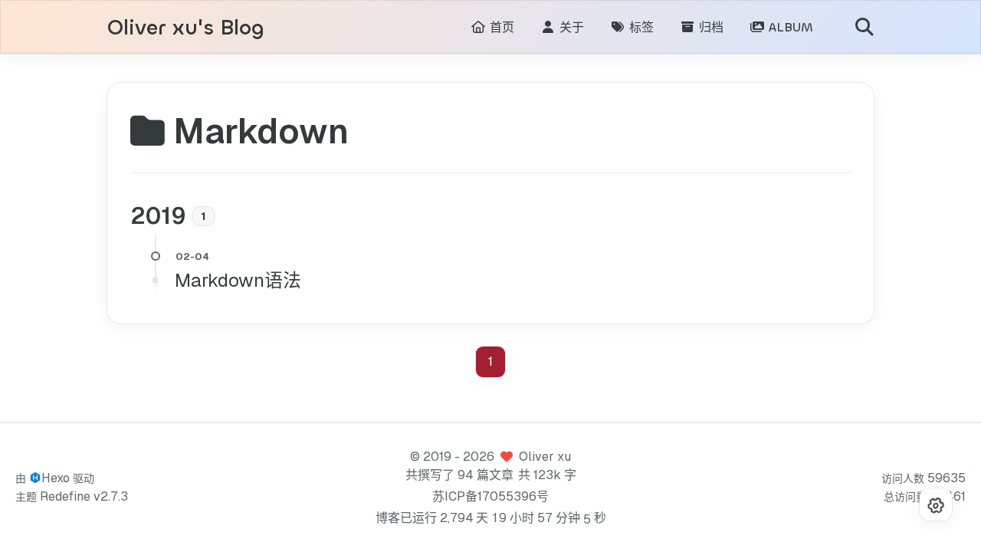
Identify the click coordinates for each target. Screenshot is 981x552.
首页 (500, 27)
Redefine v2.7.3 (84, 496)
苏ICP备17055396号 (490, 496)
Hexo (55, 478)
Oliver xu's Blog (185, 28)
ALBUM (789, 27)
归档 (709, 27)
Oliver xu (545, 456)
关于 (570, 27)
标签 (639, 27)
